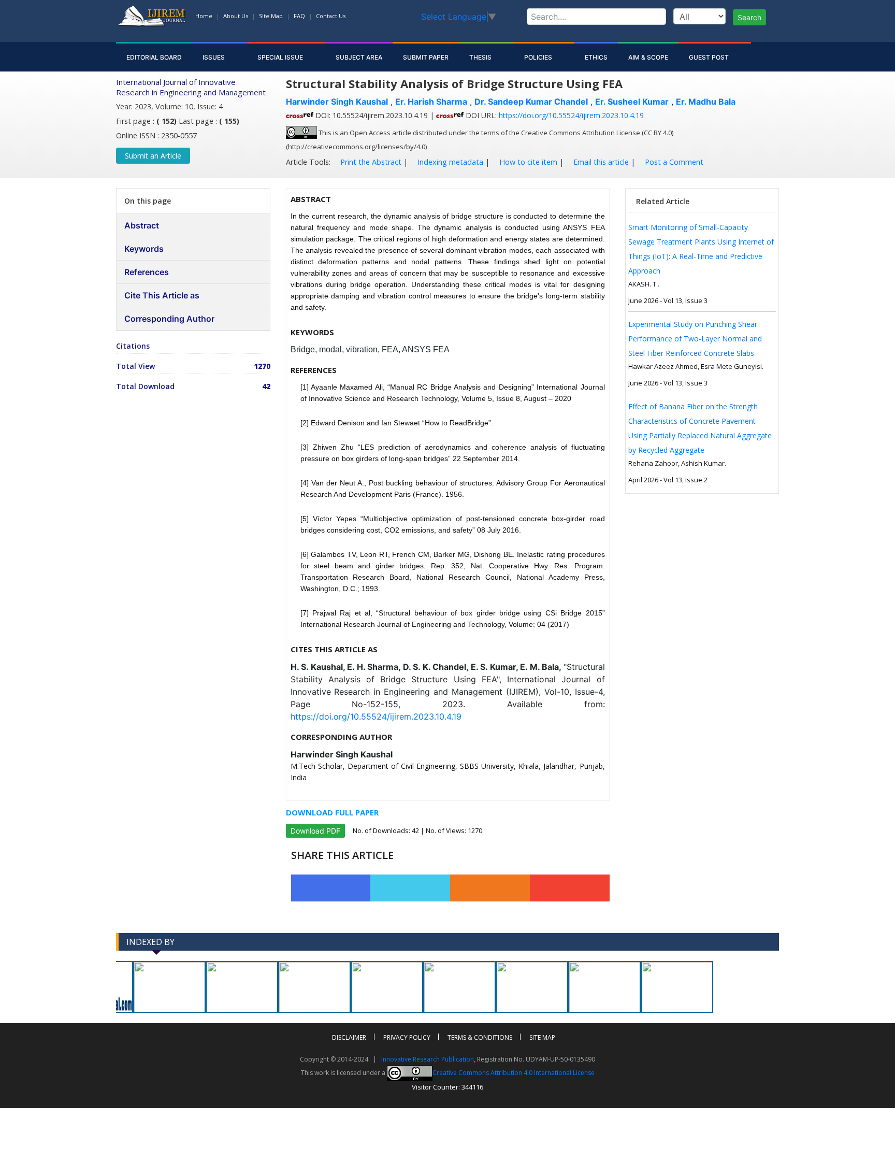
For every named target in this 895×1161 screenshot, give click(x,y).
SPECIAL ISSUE (281, 57)
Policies (539, 57)
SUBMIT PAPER (426, 57)
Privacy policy (406, 1037)
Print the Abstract (369, 162)
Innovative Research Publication (427, 1059)
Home (203, 16)
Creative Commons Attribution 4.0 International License (513, 1072)
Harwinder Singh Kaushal (337, 101)
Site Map (271, 16)
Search (749, 17)
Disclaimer (349, 1037)
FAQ (299, 16)
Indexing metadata (449, 162)
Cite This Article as (161, 295)
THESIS (481, 57)
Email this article (600, 162)
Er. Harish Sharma (431, 101)
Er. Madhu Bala (705, 101)
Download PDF (315, 830)
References (146, 272)
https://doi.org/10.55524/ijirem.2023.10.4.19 (571, 115)
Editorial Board (154, 57)
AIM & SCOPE (648, 57)
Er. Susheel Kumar (632, 101)
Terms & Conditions (479, 1037)
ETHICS (596, 57)
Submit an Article (153, 156)
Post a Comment (673, 162)
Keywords (144, 248)
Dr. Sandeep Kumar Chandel (531, 101)
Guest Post (709, 57)
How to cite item (527, 162)
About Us (235, 16)
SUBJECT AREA (359, 57)
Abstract (141, 225)
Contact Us (330, 16)
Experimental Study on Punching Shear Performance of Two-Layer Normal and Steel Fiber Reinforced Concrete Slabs (695, 338)
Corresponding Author (169, 318)
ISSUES (214, 57)
